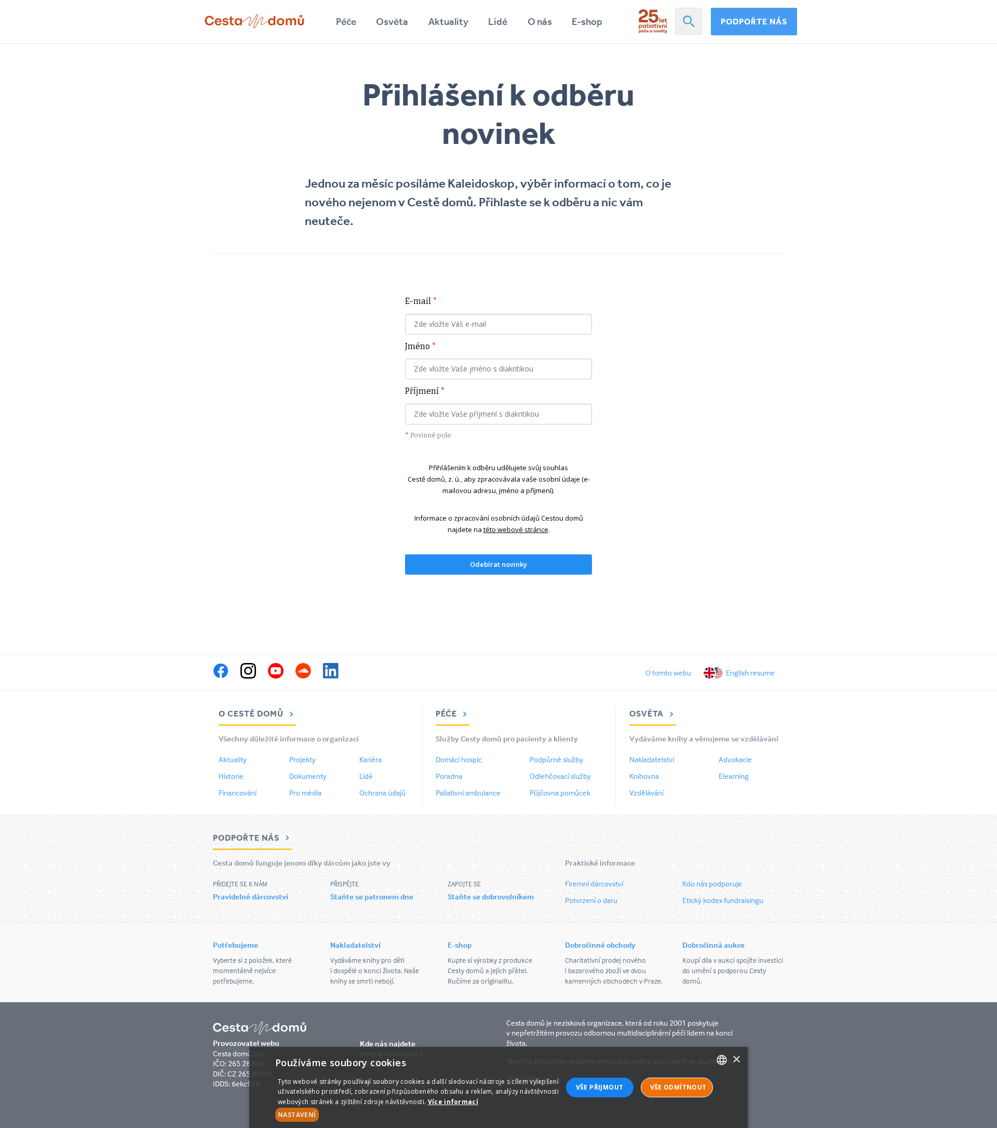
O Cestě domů (252, 713)
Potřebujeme (235, 945)
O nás (540, 21)
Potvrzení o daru (591, 900)
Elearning (734, 776)
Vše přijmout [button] (600, 1087)
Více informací (453, 1101)
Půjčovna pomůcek (560, 793)
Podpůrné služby (556, 759)
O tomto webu (668, 673)
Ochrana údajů (382, 793)
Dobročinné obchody (600, 945)
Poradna (449, 776)
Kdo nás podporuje (712, 883)
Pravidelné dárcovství (250, 896)
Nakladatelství (651, 759)
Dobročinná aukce (713, 945)
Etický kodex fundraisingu (722, 900)
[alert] (498, 1087)
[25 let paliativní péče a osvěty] (653, 21)
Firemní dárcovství (594, 883)
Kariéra (370, 759)
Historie (231, 776)
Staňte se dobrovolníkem (491, 896)
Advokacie (735, 759)
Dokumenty (308, 776)
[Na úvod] (254, 21)
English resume (750, 673)
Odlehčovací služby (560, 776)
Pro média (305, 793)
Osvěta (392, 21)
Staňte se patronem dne (371, 896)
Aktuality (448, 21)
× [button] (736, 1060)
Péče (346, 21)
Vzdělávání (646, 793)
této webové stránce (515, 529)
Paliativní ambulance (468, 793)
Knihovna (644, 776)
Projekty (302, 759)
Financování (238, 793)
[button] (418, 1115)
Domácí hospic (459, 759)
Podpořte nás (754, 21)
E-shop (587, 21)
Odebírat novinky (498, 564)
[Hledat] (688, 21)
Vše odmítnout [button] (678, 1087)
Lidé (497, 21)
